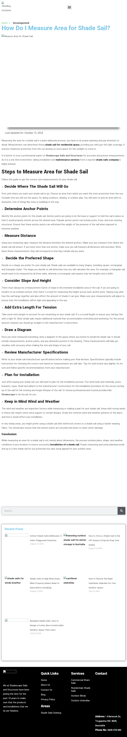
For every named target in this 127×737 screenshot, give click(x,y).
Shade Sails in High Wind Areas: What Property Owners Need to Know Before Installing (45, 583)
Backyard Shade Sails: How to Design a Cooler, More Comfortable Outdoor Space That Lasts (47, 625)
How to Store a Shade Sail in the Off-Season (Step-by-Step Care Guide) (104, 540)
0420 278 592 (114, 730)
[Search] (121, 511)
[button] (69, 7)
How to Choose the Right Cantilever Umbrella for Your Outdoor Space (102, 583)
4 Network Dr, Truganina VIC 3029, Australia (108, 721)
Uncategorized (21, 23)
